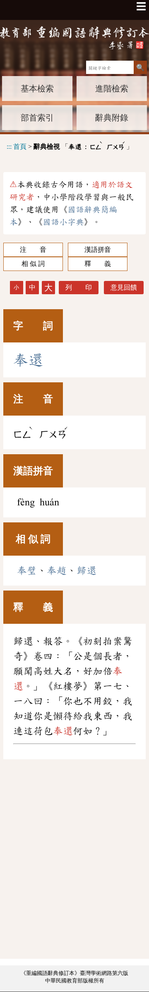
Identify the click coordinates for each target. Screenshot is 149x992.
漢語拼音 (97, 249)
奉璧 (27, 571)
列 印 (78, 287)
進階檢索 (111, 88)
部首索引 (37, 117)
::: (9, 146)
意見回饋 (124, 287)
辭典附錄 (111, 117)
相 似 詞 (33, 263)
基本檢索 (37, 88)
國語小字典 (63, 222)
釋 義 (97, 263)
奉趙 (57, 571)
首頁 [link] (19, 146)
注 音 (33, 249)
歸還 (86, 571)
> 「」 (70, 145)
